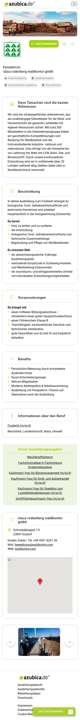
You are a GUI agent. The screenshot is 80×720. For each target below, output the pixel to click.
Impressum (25, 705)
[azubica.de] (19, 4)
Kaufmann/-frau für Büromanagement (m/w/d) (40, 473)
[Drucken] (64, 44)
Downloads (25, 697)
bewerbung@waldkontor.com (34, 544)
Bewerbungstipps (29, 693)
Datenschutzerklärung (32, 710)
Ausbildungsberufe (30, 685)
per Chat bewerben (51, 711)
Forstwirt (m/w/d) (19, 425)
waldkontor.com (25, 549)
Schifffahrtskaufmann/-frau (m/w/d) (40, 498)
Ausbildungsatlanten (31, 689)
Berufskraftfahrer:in (40, 457)
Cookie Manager (28, 714)
